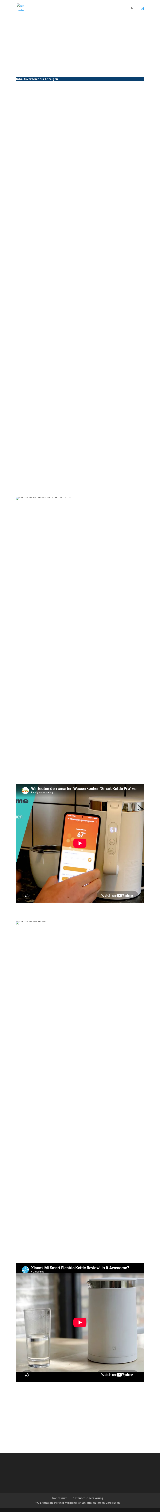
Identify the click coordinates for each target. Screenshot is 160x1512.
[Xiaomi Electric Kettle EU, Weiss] (35, 349)
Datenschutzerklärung (88, 1498)
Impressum (60, 1498)
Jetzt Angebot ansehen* (122, 153)
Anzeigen (51, 79)
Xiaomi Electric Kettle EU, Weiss (98, 336)
